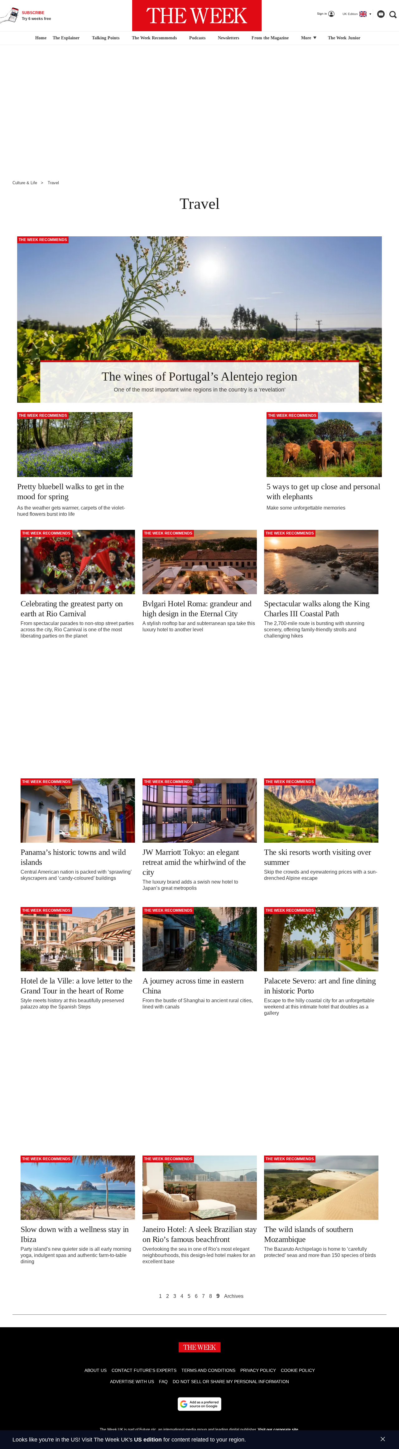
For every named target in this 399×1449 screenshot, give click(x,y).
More (306, 38)
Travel (53, 182)
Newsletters (228, 38)
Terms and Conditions (208, 1370)
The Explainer (66, 38)
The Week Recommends (154, 38)
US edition (148, 1440)
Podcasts (197, 38)
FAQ (163, 1381)
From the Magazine (270, 38)
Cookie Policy (298, 1370)
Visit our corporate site (278, 1429)
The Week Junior (344, 38)
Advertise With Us (132, 1381)
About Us (95, 1370)
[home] (40, 38)
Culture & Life (24, 182)
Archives (233, 1296)
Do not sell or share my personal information (231, 1381)
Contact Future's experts (144, 1370)
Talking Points (105, 38)
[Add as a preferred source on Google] (199, 1404)
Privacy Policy (258, 1370)
